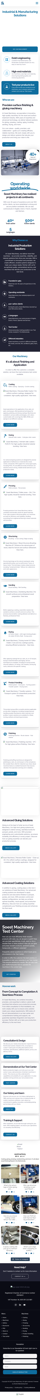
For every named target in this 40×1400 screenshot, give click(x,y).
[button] (37, 3)
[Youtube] (24, 1305)
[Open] (10, 1174)
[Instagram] (17, 1181)
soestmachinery (10, 1166)
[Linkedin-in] (20, 1305)
